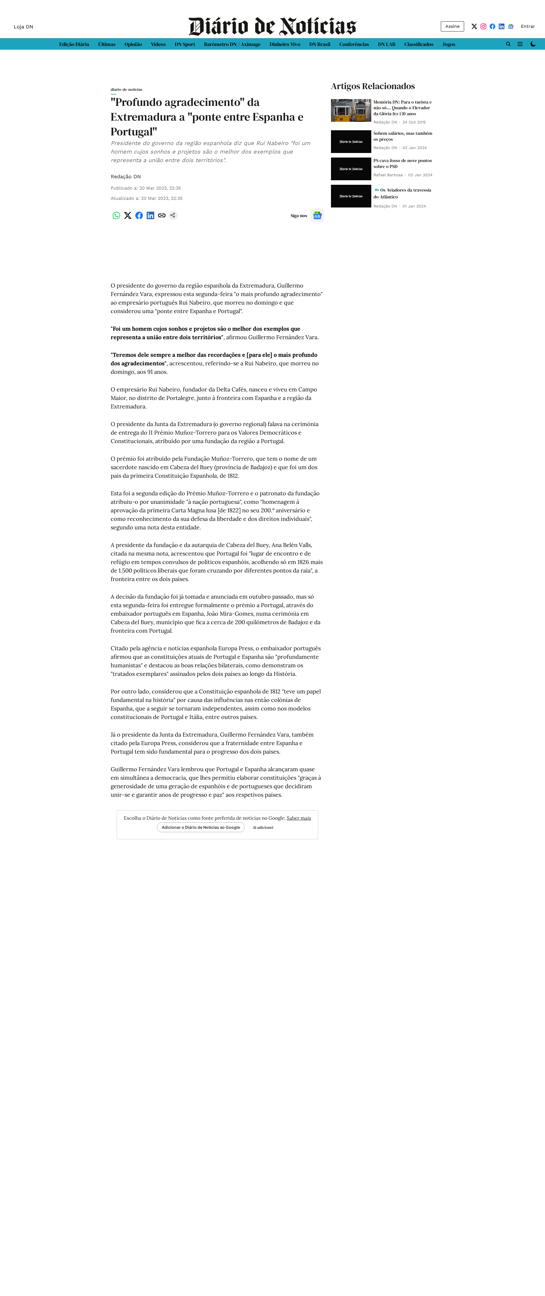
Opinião (133, 44)
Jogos (449, 44)
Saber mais (299, 818)
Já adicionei (263, 827)
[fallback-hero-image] (351, 110)
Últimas (107, 44)
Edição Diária (74, 44)
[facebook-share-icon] (139, 218)
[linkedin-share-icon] (150, 218)
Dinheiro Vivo (285, 44)
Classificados (418, 44)
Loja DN (23, 27)
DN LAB (386, 44)
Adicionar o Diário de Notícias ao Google (201, 827)
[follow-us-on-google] (317, 215)
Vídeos (158, 44)
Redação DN (126, 176)
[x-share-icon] (127, 218)
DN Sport (185, 44)
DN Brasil (319, 44)
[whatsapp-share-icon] (116, 218)
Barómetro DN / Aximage (232, 44)
